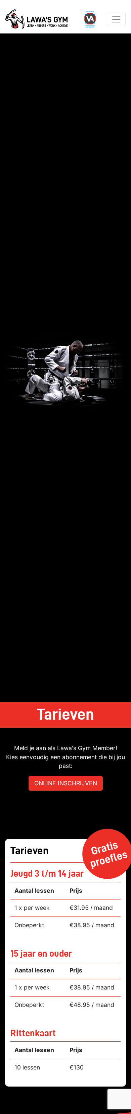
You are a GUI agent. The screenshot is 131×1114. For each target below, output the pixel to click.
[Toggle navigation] (116, 19)
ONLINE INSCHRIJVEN (65, 783)
